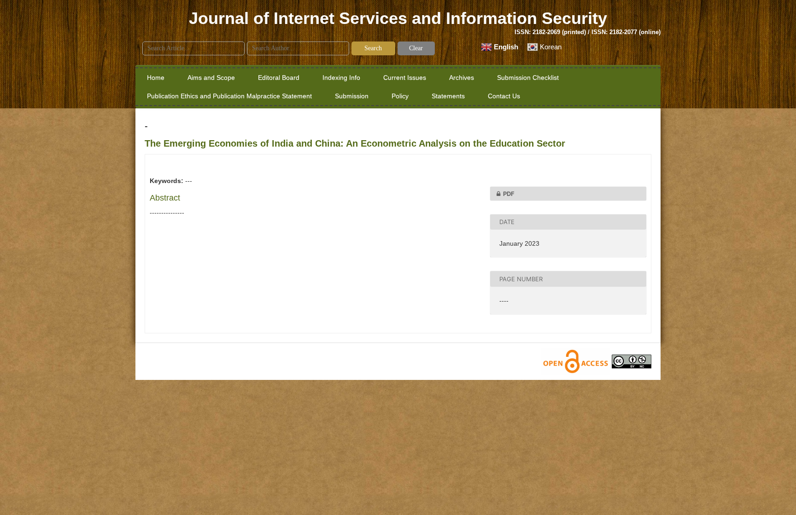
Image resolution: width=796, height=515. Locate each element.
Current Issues (404, 77)
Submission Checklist (528, 77)
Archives (461, 77)
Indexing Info (341, 77)
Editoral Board (278, 77)
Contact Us (504, 96)
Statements (448, 96)
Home (155, 77)
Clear (416, 48)
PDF (509, 193)
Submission (352, 96)
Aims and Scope (211, 77)
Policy (400, 96)
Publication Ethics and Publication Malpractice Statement (229, 96)
